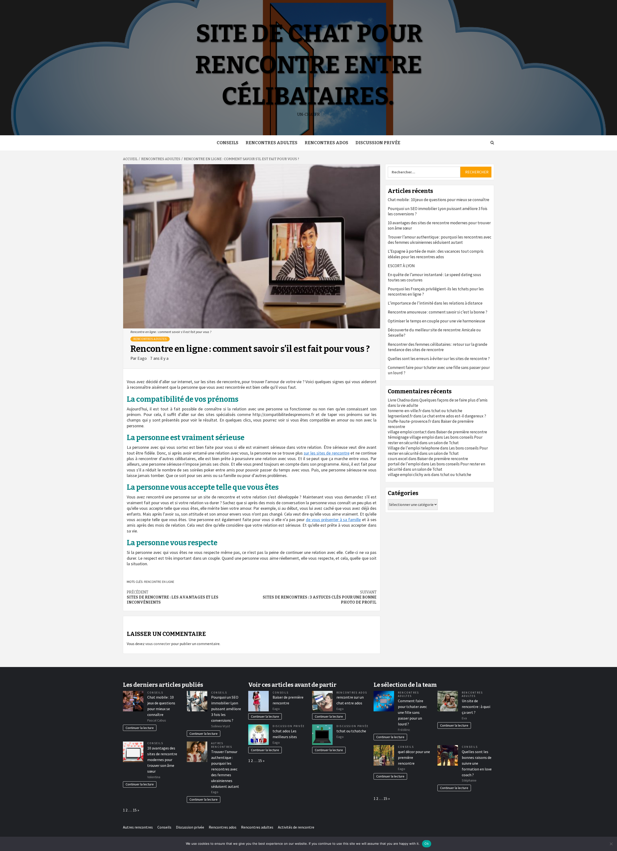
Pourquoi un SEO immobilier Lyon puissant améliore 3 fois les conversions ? (437, 211)
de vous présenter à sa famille (333, 519)
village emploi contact (407, 432)
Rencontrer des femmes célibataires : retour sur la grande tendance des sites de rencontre (437, 347)
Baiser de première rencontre (461, 432)
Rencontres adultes (271, 142)
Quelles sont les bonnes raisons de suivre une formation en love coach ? (477, 763)
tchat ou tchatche (446, 410)
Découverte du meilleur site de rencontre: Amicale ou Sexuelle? (434, 332)
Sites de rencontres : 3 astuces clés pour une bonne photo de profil (319, 597)
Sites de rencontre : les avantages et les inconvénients (172, 597)
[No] (611, 843)
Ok (426, 843)
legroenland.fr (400, 416)
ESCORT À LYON (401, 265)
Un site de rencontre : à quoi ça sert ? (476, 706)
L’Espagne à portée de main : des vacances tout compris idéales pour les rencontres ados (435, 254)
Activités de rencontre (296, 827)
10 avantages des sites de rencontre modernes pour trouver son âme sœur (439, 225)
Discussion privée (377, 142)
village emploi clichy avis (409, 474)
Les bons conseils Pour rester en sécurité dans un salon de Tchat (435, 440)
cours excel (398, 458)
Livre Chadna (399, 400)
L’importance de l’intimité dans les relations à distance (435, 303)
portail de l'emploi (404, 464)
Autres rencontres (221, 745)
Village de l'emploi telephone (413, 448)
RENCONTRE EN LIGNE (159, 581)
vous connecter (157, 643)
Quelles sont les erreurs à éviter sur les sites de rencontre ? (439, 358)
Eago (142, 358)
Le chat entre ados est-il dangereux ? (454, 416)
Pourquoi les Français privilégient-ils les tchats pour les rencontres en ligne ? (436, 291)
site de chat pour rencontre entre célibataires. (309, 65)
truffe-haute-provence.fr (409, 421)
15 (135, 810)
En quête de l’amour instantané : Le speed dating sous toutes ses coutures (434, 277)
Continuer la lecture (140, 728)
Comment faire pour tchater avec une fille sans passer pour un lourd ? (439, 370)
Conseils (227, 142)
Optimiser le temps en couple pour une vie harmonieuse (436, 321)
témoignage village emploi (411, 437)
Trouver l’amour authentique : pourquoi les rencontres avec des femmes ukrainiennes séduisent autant (439, 239)
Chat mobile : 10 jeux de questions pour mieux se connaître (438, 199)
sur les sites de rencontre (326, 453)
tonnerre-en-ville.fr (405, 410)
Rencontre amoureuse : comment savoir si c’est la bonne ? (437, 312)
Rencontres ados (326, 142)
